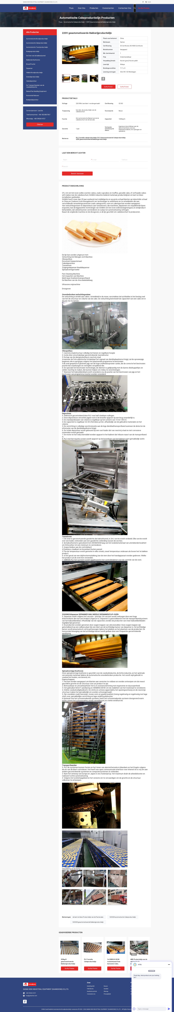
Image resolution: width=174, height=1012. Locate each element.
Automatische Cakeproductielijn (74, 22)
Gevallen (106, 988)
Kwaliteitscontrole (92, 991)
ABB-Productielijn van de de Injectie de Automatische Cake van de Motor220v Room (138, 962)
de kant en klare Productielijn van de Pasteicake (88, 917)
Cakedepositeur (31, 81)
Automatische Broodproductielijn (37, 39)
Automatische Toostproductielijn (37, 47)
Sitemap (106, 991)
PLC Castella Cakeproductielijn (90, 960)
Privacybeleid (107, 994)
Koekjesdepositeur (32, 100)
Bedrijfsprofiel (90, 986)
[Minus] (169, 964)
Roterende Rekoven (32, 95)
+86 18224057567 (44, 114)
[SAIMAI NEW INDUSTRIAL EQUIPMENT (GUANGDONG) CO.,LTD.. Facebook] (143, 2)
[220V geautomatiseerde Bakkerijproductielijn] (80, 54)
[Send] (169, 1009)
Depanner (29, 68)
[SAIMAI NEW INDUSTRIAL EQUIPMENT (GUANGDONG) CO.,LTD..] (29, 8)
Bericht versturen (77, 174)
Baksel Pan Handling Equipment (36, 91)
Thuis (60, 22)
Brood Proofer (30, 64)
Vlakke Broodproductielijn (34, 72)
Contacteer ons (91, 994)
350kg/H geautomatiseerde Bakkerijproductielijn (68, 962)
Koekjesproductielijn (32, 51)
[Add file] (134, 1009)
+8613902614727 (39, 118)
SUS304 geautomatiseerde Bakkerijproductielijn (88, 922)
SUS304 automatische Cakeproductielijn (123, 917)
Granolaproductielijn (32, 77)
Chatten (40, 124)
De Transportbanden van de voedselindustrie (35, 86)
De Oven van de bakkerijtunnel (36, 55)
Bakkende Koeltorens (33, 60)
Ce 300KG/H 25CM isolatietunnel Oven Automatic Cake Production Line (113, 962)
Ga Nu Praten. (108, 87)
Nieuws (106, 986)
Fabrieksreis (90, 988)
